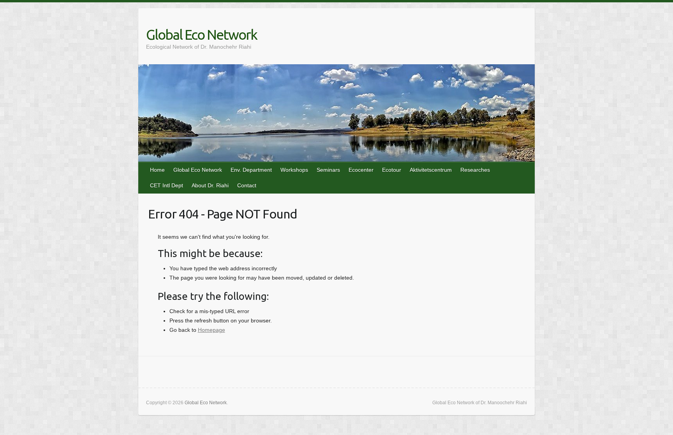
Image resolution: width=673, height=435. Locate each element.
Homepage (211, 330)
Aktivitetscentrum (431, 170)
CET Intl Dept (166, 185)
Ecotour (391, 170)
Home (157, 170)
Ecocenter (361, 170)
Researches (475, 170)
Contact (246, 185)
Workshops (294, 170)
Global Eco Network (201, 34)
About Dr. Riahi (210, 185)
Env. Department (251, 170)
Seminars (328, 170)
